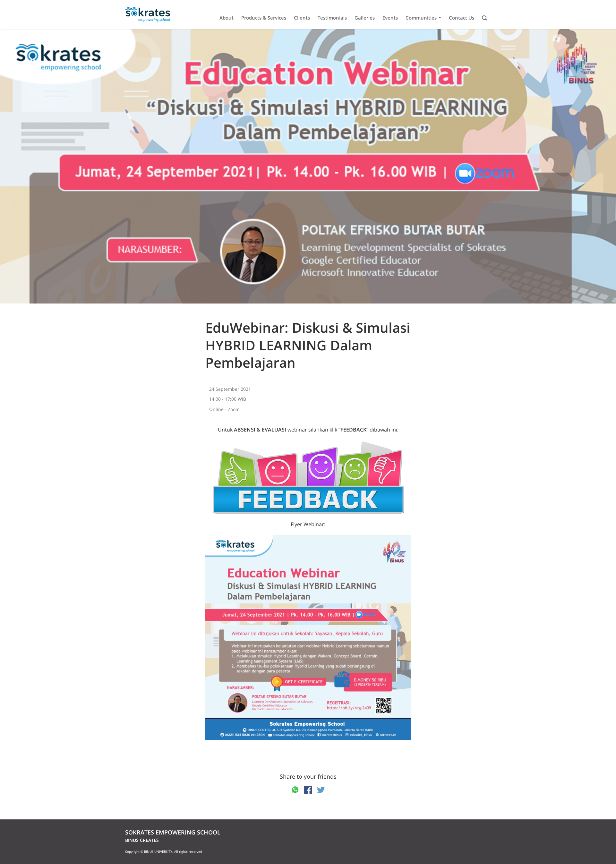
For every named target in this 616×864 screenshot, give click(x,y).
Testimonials (332, 18)
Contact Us (461, 18)
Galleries (365, 18)
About (226, 18)
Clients (302, 18)
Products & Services (263, 18)
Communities (421, 18)
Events (390, 18)
